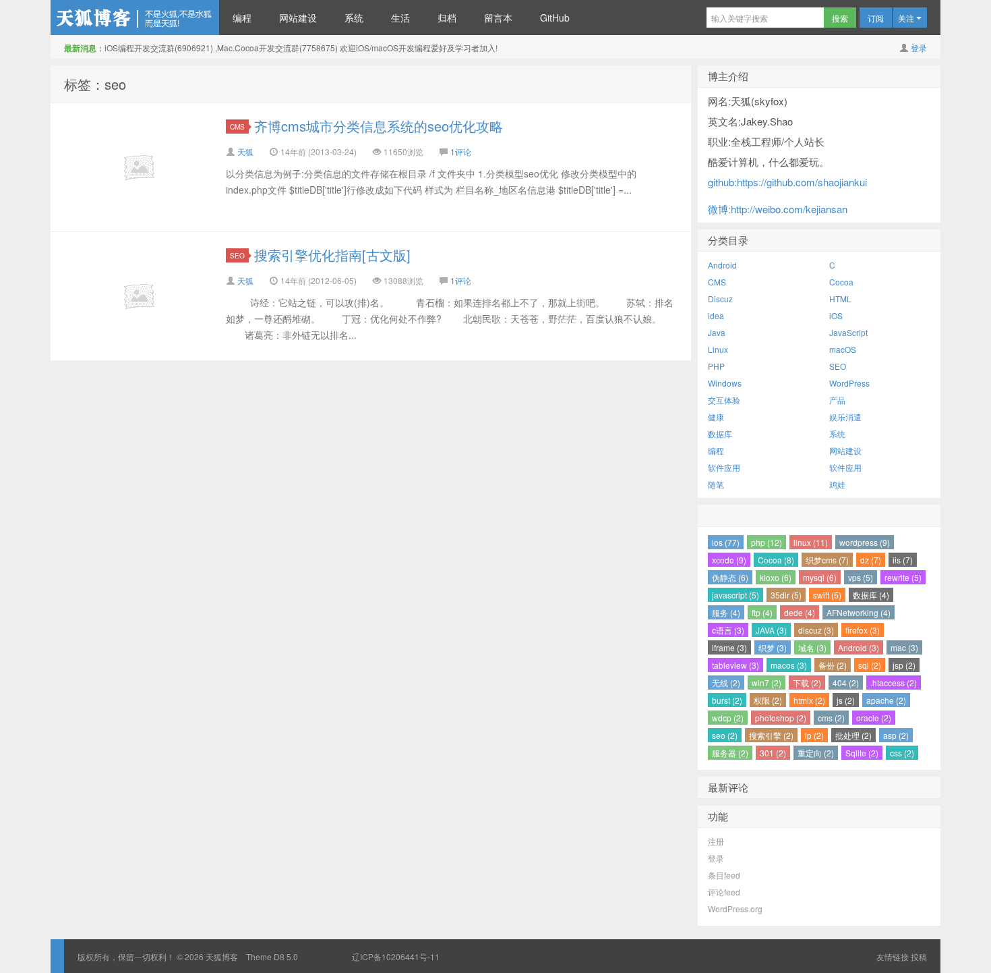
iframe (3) (729, 647)
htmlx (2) (809, 700)
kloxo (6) (775, 577)
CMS (237, 126)
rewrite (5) (903, 577)
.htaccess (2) (893, 682)
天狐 (245, 151)
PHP (716, 366)
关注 (907, 18)
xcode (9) (729, 559)
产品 (837, 400)
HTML (840, 298)
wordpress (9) (864, 542)
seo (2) (725, 735)
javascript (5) (735, 595)
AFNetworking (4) (859, 612)
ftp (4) (762, 612)
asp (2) (896, 735)
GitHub (555, 17)
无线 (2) (726, 682)
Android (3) (858, 647)
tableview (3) (735, 665)
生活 (400, 17)
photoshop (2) (780, 717)
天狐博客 (135, 17)
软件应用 (724, 467)
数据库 (720, 433)
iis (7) (903, 559)
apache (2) (886, 700)
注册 (716, 841)
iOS (836, 315)
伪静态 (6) (730, 577)
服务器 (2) (730, 752)
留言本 (498, 17)
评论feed (724, 891)
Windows (725, 383)
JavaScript (848, 332)
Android (722, 265)
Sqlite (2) (861, 752)
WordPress (849, 383)
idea (716, 315)
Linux (718, 349)
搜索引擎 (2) (771, 735)
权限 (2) (768, 700)
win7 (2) (766, 682)
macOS (842, 349)
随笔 (716, 484)
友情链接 (892, 956)
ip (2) (814, 735)
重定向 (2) (816, 752)
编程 (242, 17)
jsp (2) (904, 665)
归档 (447, 17)
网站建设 (298, 17)
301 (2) (773, 752)
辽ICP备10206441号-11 (396, 956)
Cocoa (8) (776, 559)
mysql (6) (820, 577)
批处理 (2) (853, 735)
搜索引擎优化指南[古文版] (332, 255)
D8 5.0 (286, 956)
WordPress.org (735, 908)
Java (716, 332)
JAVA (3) (771, 630)
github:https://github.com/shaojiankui (787, 182)
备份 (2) (832, 665)
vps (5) (860, 577)
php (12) (766, 542)
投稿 (919, 956)
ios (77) (726, 542)
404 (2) (846, 682)
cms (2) (831, 717)
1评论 (460, 151)
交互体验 (724, 400)
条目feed (724, 875)
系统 (353, 17)
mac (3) (904, 647)
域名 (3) (812, 647)
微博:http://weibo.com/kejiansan (777, 209)
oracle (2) (873, 717)
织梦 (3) (772, 647)
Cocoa (841, 281)
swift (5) (827, 595)
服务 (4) (726, 612)
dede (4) (799, 612)
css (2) (902, 752)
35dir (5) (786, 595)
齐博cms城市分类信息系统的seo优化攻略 (378, 126)
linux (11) (810, 542)
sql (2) (869, 665)
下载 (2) (807, 682)
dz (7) (870, 559)
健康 (716, 416)
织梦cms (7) (827, 559)
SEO (237, 255)
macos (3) (789, 665)
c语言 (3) (728, 630)
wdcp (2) (728, 717)
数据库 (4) (871, 595)
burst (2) (727, 700)
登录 (919, 47)
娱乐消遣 (845, 416)
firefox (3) (862, 630)
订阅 (876, 18)
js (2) (846, 700)
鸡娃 (837, 484)
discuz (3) (816, 630)
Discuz (720, 298)
